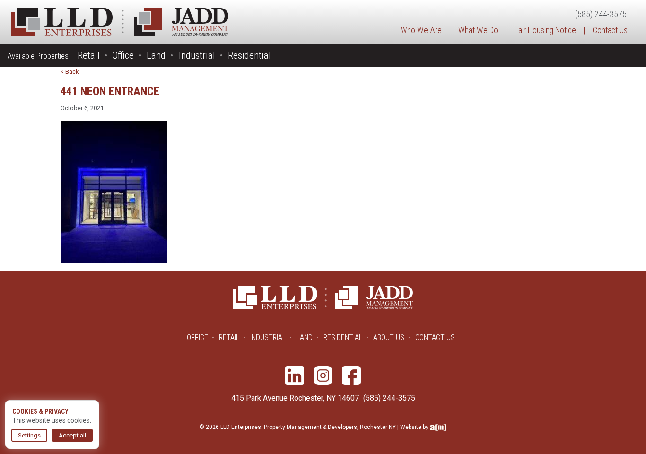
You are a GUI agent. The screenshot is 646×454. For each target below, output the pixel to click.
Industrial (197, 55)
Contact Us (610, 30)
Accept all (72, 435)
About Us (388, 337)
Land (156, 55)
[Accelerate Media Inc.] (438, 427)
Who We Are (421, 30)
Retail (89, 55)
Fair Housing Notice (545, 30)
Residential (249, 55)
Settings (29, 435)
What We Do (478, 30)
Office (123, 55)
